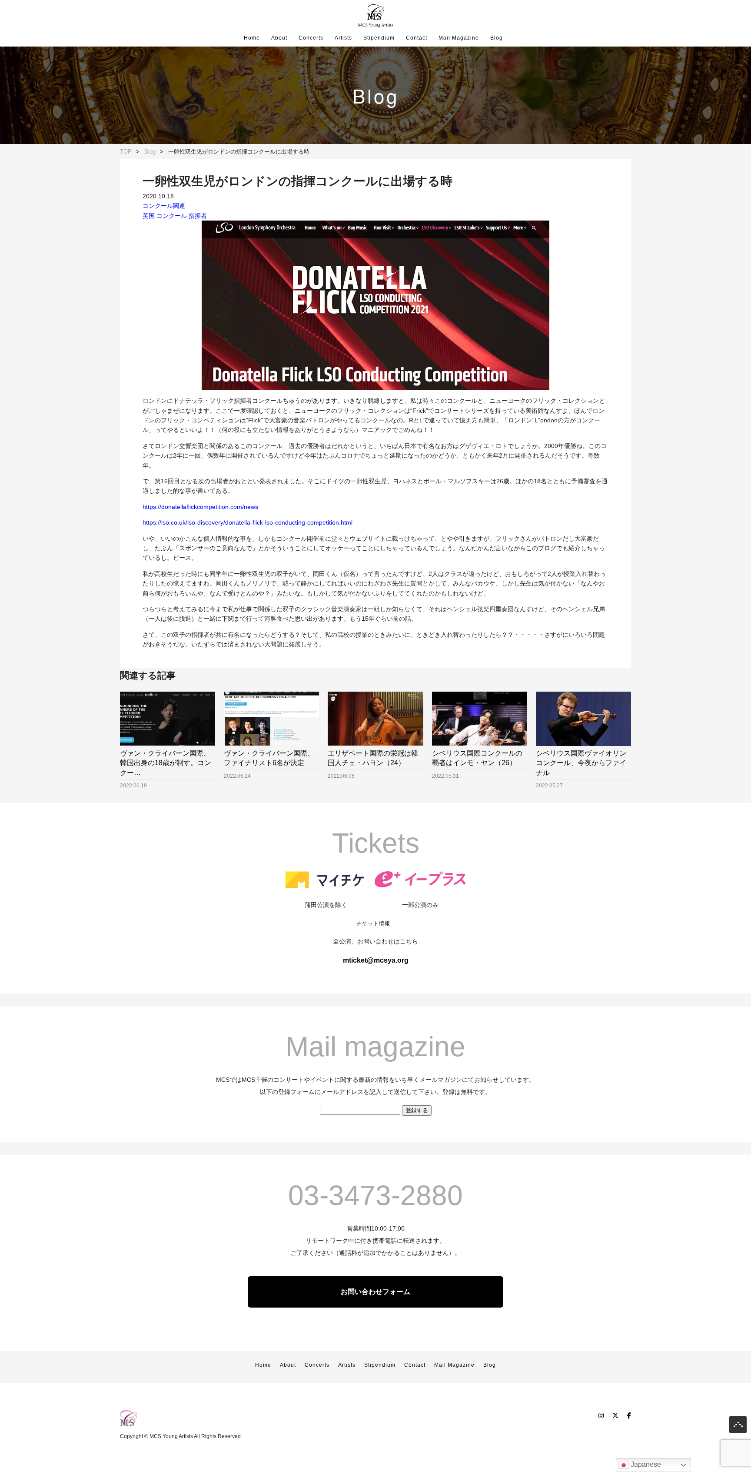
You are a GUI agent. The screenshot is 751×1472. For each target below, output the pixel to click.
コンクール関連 (164, 205)
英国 (149, 215)
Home (252, 38)
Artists (343, 38)
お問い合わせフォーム (375, 1291)
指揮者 (198, 215)
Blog (496, 38)
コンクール (171, 215)
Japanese (645, 1464)
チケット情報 (373, 923)
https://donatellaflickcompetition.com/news (200, 506)
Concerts (311, 38)
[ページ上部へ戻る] (738, 1426)
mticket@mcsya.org (376, 960)
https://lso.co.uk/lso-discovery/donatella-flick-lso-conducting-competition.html (247, 522)
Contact (416, 38)
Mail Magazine (459, 38)
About (279, 38)
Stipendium (379, 38)
